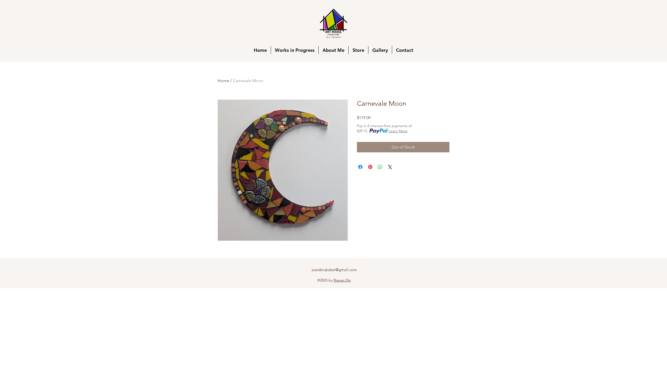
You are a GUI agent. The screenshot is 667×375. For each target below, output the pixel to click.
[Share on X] (390, 167)
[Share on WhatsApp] (380, 167)
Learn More (398, 131)
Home (223, 80)
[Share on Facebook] (360, 167)
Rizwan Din (342, 280)
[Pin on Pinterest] (370, 167)
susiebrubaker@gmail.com (334, 269)
